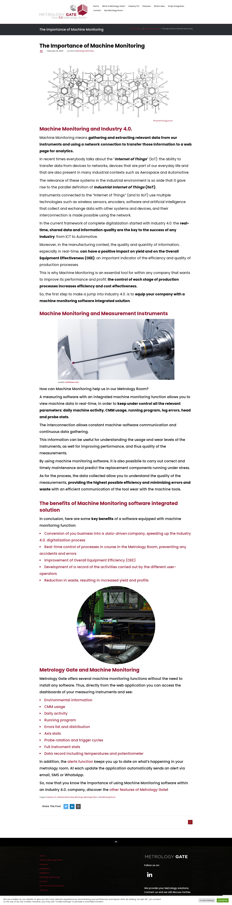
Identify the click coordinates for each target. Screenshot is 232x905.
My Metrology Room (113, 10)
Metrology (79, 797)
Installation (44, 868)
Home (96, 6)
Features (146, 6)
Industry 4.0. (51, 797)
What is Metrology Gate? (113, 6)
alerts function (80, 761)
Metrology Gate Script (49, 877)
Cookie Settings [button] (207, 900)
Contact (97, 10)
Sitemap (43, 890)
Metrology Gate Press (85, 51)
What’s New (159, 6)
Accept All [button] (222, 900)
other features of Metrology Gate (138, 789)
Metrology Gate (90, 797)
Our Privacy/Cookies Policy (51, 885)
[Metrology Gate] (63, 11)
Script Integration (176, 6)
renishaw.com (72, 382)
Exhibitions (44, 873)
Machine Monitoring (66, 797)
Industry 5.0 (133, 6)
